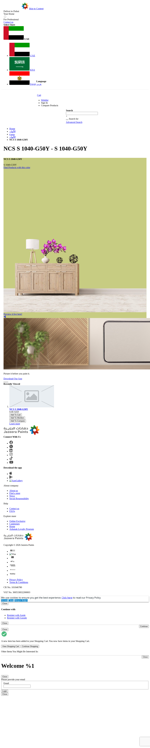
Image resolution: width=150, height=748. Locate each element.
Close (11, 600)
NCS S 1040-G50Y (18, 409)
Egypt (33, 84)
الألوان (12, 131)
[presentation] (5, 382)
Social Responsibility (19, 498)
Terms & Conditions (18, 582)
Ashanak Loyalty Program (21, 529)
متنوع (12, 134)
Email (6, 683)
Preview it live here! (13, 314)
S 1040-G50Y (10, 165)
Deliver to (11, 11)
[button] (20, 33)
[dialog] (75, 610)
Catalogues (14, 524)
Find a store (14, 493)
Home (12, 128)
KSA (32, 70)
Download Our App (13, 378)
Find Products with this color (17, 167)
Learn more (14, 423)
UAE (32, 55)
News (12, 496)
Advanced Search (74, 122)
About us (13, 490)
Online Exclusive (17, 521)
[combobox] (82, 113)
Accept (4, 600)
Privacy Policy (16, 579)
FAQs (12, 511)
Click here (67, 597)
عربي (39, 84)
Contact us (8, 22)
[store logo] (16, 8)
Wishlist (44, 100)
